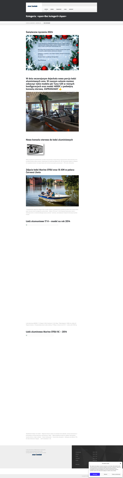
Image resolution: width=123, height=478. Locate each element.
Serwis (52, 9)
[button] (120, 463)
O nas (65, 9)
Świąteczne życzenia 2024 (39, 32)
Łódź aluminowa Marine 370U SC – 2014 (46, 331)
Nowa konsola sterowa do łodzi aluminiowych (49, 139)
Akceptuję (95, 474)
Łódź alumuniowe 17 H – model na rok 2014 (48, 221)
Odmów (105, 474)
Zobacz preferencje (116, 474)
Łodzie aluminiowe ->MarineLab (33, 23)
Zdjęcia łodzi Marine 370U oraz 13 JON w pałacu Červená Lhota (50, 171)
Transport (58, 9)
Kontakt (71, 9)
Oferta (46, 9)
